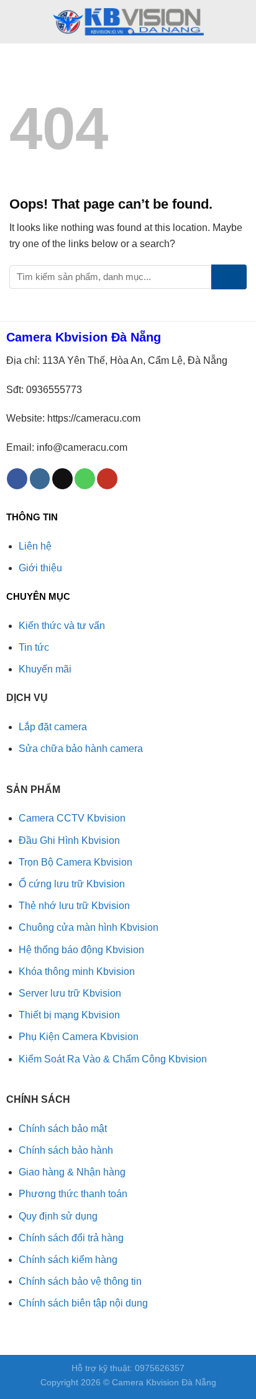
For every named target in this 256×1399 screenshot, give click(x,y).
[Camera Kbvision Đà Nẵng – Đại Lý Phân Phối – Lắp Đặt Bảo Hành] (128, 21)
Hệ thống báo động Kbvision (81, 949)
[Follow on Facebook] (17, 478)
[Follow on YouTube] (107, 478)
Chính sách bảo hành (66, 1150)
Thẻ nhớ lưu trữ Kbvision (74, 905)
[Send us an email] (62, 478)
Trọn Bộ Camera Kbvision (75, 862)
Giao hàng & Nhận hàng (72, 1172)
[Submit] (229, 277)
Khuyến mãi (45, 669)
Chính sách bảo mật (63, 1128)
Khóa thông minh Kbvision (77, 971)
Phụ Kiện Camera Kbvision (79, 1036)
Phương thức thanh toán (73, 1193)
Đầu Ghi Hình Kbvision (69, 840)
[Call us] (85, 478)
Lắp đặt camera (53, 727)
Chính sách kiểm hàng (68, 1259)
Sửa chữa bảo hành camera (81, 748)
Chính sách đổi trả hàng (71, 1238)
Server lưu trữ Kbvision (70, 993)
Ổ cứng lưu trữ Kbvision (72, 884)
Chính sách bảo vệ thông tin (80, 1281)
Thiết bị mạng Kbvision (69, 1015)
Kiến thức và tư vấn (62, 625)
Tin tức (34, 647)
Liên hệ (35, 546)
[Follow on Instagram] (40, 478)
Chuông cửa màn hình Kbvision (88, 927)
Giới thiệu (40, 568)
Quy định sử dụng (58, 1216)
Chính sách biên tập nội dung (83, 1303)
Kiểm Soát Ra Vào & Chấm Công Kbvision (113, 1059)
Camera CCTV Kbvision (72, 818)
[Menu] (16, 21)
